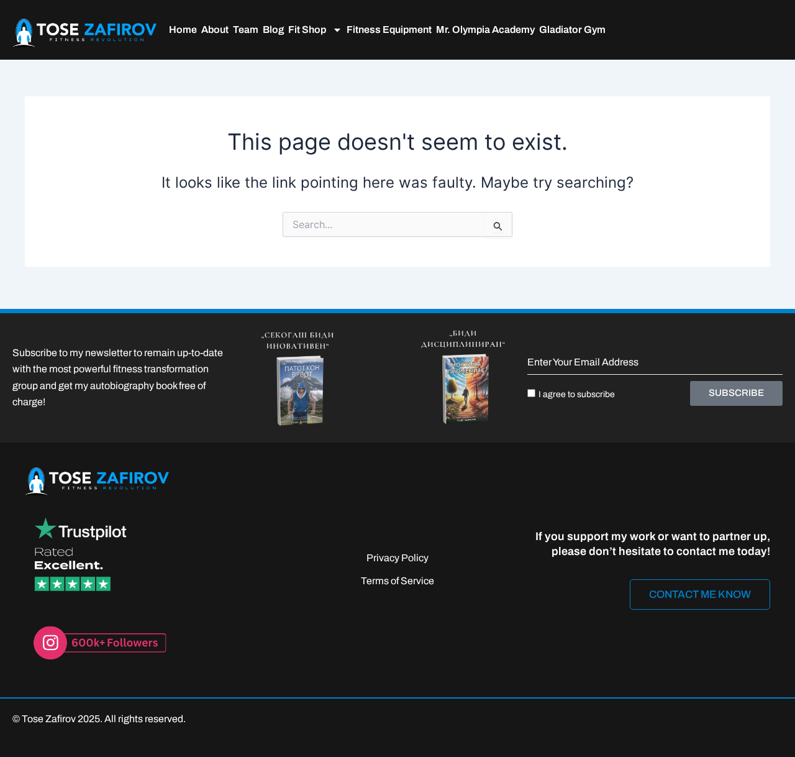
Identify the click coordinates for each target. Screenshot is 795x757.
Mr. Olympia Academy (485, 29)
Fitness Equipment (389, 29)
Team (245, 29)
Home (183, 29)
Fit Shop (307, 29)
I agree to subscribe (576, 394)
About (215, 29)
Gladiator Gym (572, 29)
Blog (273, 29)
